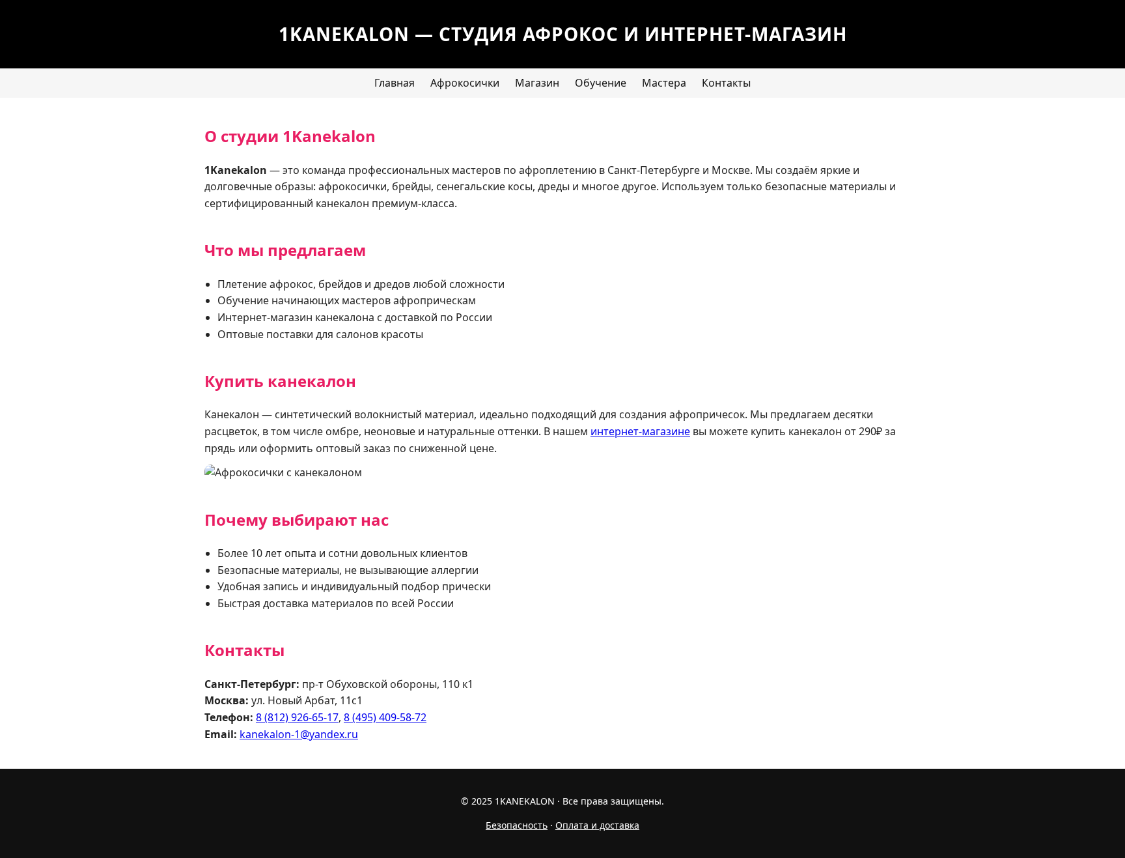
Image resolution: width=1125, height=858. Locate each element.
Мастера (664, 83)
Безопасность (517, 825)
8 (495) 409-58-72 (385, 717)
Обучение (600, 83)
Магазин (537, 83)
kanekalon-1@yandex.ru (299, 734)
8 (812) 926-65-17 (297, 717)
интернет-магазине (640, 431)
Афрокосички (464, 83)
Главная (394, 83)
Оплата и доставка (597, 825)
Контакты (726, 83)
